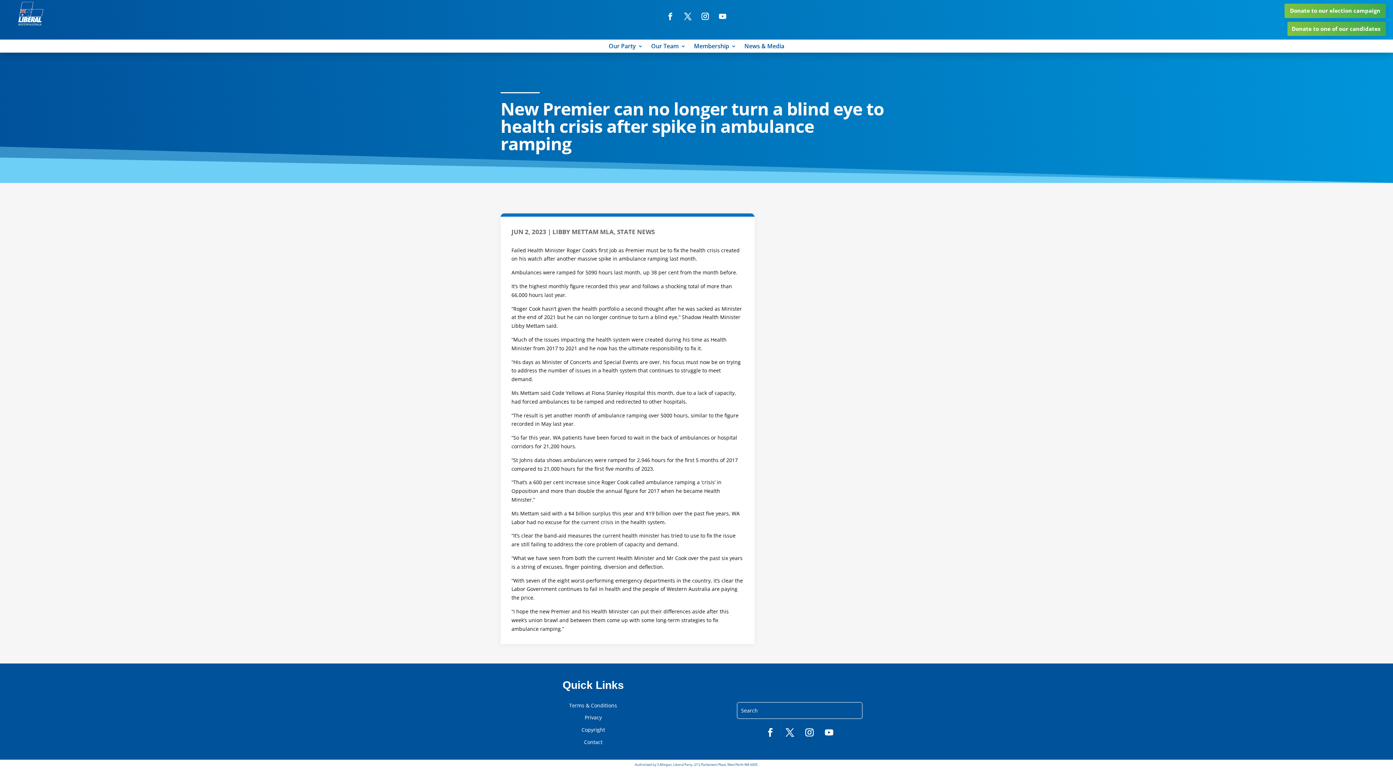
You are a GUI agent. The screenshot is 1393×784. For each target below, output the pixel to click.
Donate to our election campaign (1335, 10)
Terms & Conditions (593, 705)
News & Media (764, 47)
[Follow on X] (688, 16)
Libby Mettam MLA (583, 232)
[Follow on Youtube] (722, 16)
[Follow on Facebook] (670, 16)
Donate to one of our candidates (1336, 28)
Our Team (665, 47)
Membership (711, 47)
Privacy (593, 717)
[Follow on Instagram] (705, 16)
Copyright (593, 730)
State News (636, 232)
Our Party (622, 47)
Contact (593, 742)
